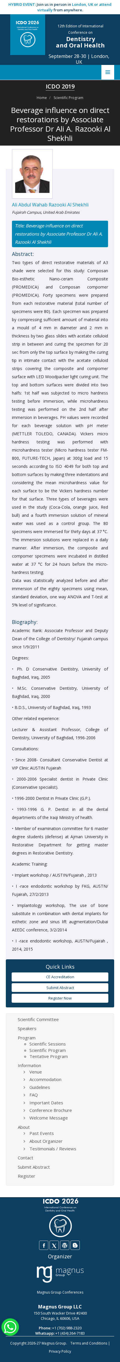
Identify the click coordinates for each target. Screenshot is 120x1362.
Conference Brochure (50, 1110)
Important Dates (46, 1102)
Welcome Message (48, 1118)
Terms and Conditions (88, 1343)
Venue (35, 1072)
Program (27, 1038)
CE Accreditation (60, 976)
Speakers (27, 1028)
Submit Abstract (60, 987)
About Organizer (46, 1141)
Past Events (41, 1133)
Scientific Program (68, 97)
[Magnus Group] (60, 1274)
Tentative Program (48, 1056)
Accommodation (45, 1079)
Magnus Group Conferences (60, 1292)
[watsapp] (10, 1326)
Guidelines (39, 1087)
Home (42, 97)
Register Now (60, 998)
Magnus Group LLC (60, 1306)
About (24, 1127)
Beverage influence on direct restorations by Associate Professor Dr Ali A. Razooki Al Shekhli (59, 234)
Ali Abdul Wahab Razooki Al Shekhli (50, 204)
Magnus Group (54, 1343)
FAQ (33, 1095)
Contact (25, 1158)
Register (26, 1176)
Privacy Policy (60, 1351)
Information (29, 1065)
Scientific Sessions (47, 1044)
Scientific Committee (38, 1019)
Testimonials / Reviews (52, 1148)
